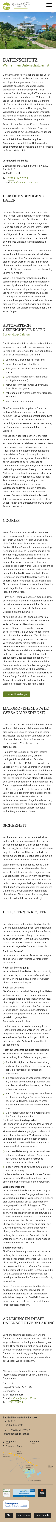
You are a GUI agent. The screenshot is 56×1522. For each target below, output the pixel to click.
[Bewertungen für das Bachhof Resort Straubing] (6, 1493)
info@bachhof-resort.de (24, 182)
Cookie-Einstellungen (16, 694)
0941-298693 (15, 1402)
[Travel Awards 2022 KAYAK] (42, 1493)
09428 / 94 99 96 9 (18, 178)
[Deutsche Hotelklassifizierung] (24, 1493)
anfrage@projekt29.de (23, 1398)
